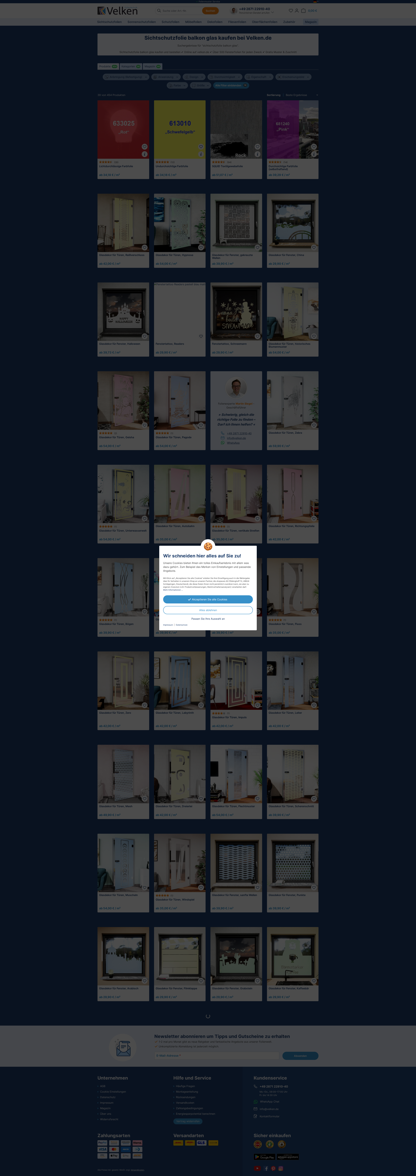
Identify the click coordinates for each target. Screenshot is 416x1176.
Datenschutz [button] (182, 625)
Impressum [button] (168, 625)
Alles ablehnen (208, 610)
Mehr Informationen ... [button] (173, 590)
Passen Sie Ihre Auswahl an (208, 618)
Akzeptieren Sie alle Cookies (209, 599)
